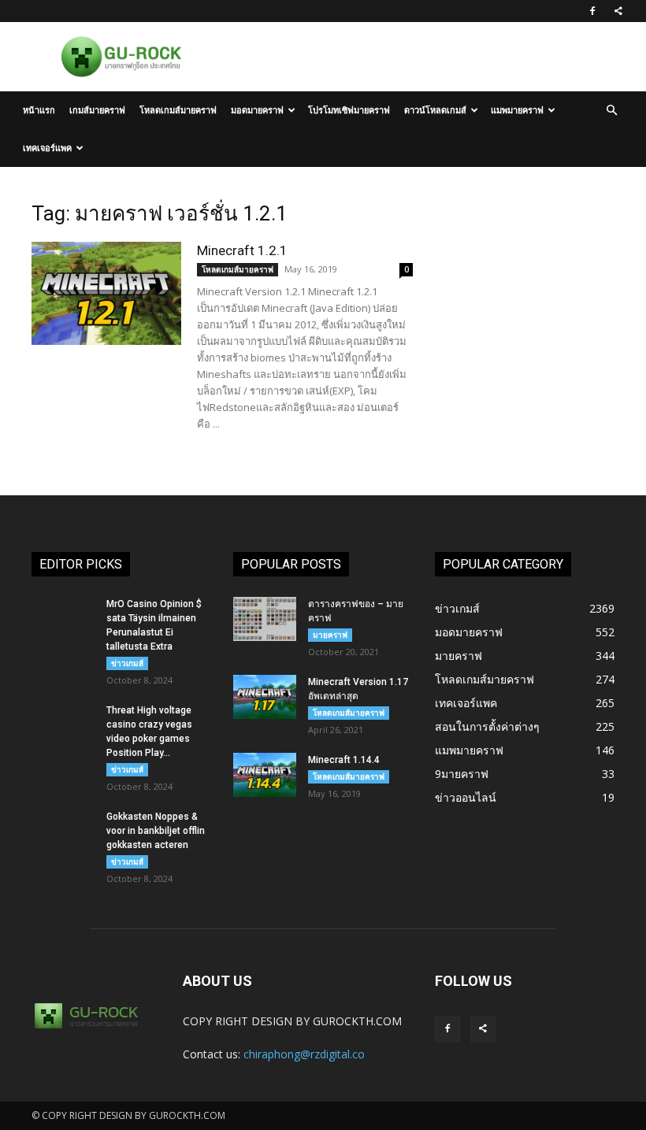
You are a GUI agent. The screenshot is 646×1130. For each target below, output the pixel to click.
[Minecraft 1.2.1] (106, 293)
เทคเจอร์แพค (47, 148)
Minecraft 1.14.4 (344, 759)
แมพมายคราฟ (517, 110)
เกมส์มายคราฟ (97, 110)
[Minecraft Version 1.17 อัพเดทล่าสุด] (264, 697)
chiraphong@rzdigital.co (304, 1054)
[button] (611, 110)
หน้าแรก (39, 110)
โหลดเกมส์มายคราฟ (178, 110)
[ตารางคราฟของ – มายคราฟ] (264, 619)
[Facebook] (592, 11)
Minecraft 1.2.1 (242, 250)
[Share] (618, 11)
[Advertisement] (524, 280)
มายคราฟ (330, 634)
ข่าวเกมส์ (127, 663)
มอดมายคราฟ (257, 110)
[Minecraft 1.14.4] (264, 775)
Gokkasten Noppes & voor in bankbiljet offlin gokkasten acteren (155, 830)
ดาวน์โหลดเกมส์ (435, 110)
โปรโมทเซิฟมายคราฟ (349, 110)
